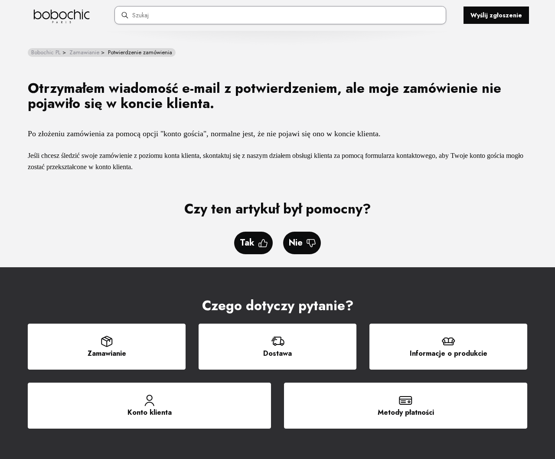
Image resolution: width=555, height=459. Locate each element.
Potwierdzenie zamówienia (140, 52)
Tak (247, 243)
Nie (296, 243)
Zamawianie (84, 52)
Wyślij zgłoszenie (496, 15)
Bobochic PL (46, 52)
